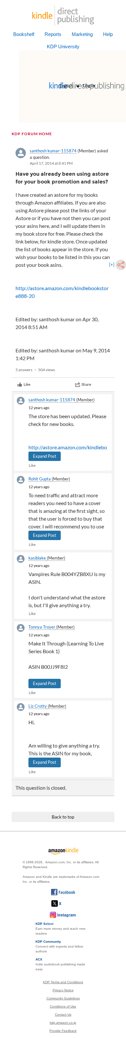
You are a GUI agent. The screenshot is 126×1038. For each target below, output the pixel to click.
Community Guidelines (63, 998)
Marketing (82, 34)
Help (108, 34)
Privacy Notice (63, 990)
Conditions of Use (63, 1006)
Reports (53, 34)
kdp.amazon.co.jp (63, 1022)
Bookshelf (23, 34)
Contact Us (63, 1014)
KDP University (63, 46)
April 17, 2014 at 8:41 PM (51, 163)
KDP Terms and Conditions (63, 982)
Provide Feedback (63, 1030)
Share (86, 384)
